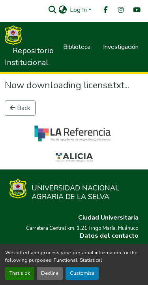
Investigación (121, 47)
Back (22, 108)
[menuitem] (105, 10)
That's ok (19, 273)
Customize (82, 273)
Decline (49, 273)
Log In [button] (79, 10)
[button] (52, 10)
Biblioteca (76, 47)
